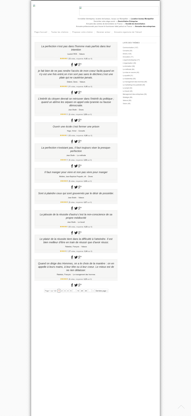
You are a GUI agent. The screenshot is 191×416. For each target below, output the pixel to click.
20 (82, 290)
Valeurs (82, 54)
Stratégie (126, 97)
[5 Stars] (67, 58)
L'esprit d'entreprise (130, 60)
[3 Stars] (64, 58)
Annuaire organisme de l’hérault (128, 32)
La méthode (81, 155)
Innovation (126, 57)
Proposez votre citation (82, 32)
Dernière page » (101, 290)
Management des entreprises (133, 94)
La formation (127, 66)
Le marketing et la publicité (132, 85)
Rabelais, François (72, 246)
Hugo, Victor (71, 131)
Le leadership (128, 78)
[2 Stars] (62, 58)
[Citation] (34, 6)
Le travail (81, 222)
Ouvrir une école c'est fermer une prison (76, 126)
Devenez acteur (103, 32)
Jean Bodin (72, 109)
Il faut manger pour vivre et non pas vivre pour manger (76, 172)
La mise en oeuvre (129, 72)
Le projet (126, 88)
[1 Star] (60, 58)
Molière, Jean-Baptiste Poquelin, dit (72, 176)
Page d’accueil (40, 32)
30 (86, 290)
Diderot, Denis (72, 82)
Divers (81, 109)
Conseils (81, 131)
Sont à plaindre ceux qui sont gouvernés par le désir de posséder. (76, 193)
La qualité (126, 75)
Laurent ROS (72, 54)
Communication (128, 47)
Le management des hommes (84, 274)
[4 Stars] (65, 58)
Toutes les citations (59, 32)
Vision (125, 103)
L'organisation (128, 63)
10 (78, 290)
